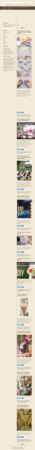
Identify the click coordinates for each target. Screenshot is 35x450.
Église (9, 8)
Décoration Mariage (15, 2)
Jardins (4, 8)
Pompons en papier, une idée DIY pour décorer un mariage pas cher (24, 332)
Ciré (23, 255)
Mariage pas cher (25, 192)
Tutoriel (4, 40)
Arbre (18, 368)
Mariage (26, 115)
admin (27, 34)
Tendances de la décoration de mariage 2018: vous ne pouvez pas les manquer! (9, 67)
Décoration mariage (25, 368)
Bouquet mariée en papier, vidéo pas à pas (23, 259)
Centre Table (27, 290)
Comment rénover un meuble (6, 49)
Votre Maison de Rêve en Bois (7, 50)
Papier (28, 115)
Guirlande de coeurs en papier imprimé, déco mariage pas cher (23, 373)
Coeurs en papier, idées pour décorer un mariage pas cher (23, 406)
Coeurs (29, 400)
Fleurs (16, 7)
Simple (21, 116)
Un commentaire (29, 441)
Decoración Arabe (5, 66)
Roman (20, 441)
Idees (29, 368)
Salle (19, 402)
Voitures (4, 44)
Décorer (21, 115)
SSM (4, 69)
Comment (18, 115)
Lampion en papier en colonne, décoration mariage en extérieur (23, 196)
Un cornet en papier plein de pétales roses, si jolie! (22, 295)
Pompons (18, 116)
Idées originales (11, 7)
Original (18, 328)
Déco (18, 192)
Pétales (22, 328)
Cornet (29, 327)
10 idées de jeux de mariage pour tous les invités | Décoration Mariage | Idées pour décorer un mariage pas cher (9, 63)
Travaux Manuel (24, 441)
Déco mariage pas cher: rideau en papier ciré (24, 233)
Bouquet (24, 290)
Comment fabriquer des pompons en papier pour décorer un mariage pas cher (24, 32)
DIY (11, 8)
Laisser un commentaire (27, 116)
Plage (4, 39)
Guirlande (21, 192)
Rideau (21, 193)
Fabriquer (23, 115)
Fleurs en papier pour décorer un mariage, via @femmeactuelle (23, 119)
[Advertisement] (9, 16)
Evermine (23, 94)
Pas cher (30, 115)
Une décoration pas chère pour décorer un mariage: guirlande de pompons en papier (24, 157)
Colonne (30, 228)
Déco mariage (26, 255)
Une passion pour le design (6, 48)
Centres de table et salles (24, 7)
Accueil (4, 7)
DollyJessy (19, 146)
